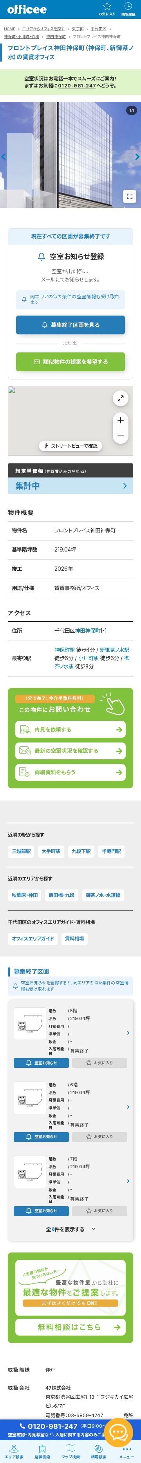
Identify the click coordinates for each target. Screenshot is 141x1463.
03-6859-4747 (85, 1415)
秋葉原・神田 (25, 895)
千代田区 (99, 29)
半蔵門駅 (111, 851)
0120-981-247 (77, 86)
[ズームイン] (120, 420)
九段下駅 (81, 851)
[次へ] (138, 157)
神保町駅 (64, 650)
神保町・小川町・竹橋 (21, 36)
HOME (9, 29)
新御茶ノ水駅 (114, 650)
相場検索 (99, 1457)
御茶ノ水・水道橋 (103, 895)
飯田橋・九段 (61, 895)
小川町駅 (88, 658)
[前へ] (3, 157)
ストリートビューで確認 (74, 445)
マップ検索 (70, 1457)
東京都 (78, 29)
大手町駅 (51, 851)
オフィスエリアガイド (33, 939)
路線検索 (42, 1457)
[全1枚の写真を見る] (129, 196)
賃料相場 (74, 939)
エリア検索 (14, 1457)
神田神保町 (56, 36)
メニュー (126, 1457)
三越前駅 (21, 851)
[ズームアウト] (120, 436)
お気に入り (107, 14)
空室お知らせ (45, 1062)
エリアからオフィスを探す (43, 29)
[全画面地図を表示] (120, 398)
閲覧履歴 (128, 14)
